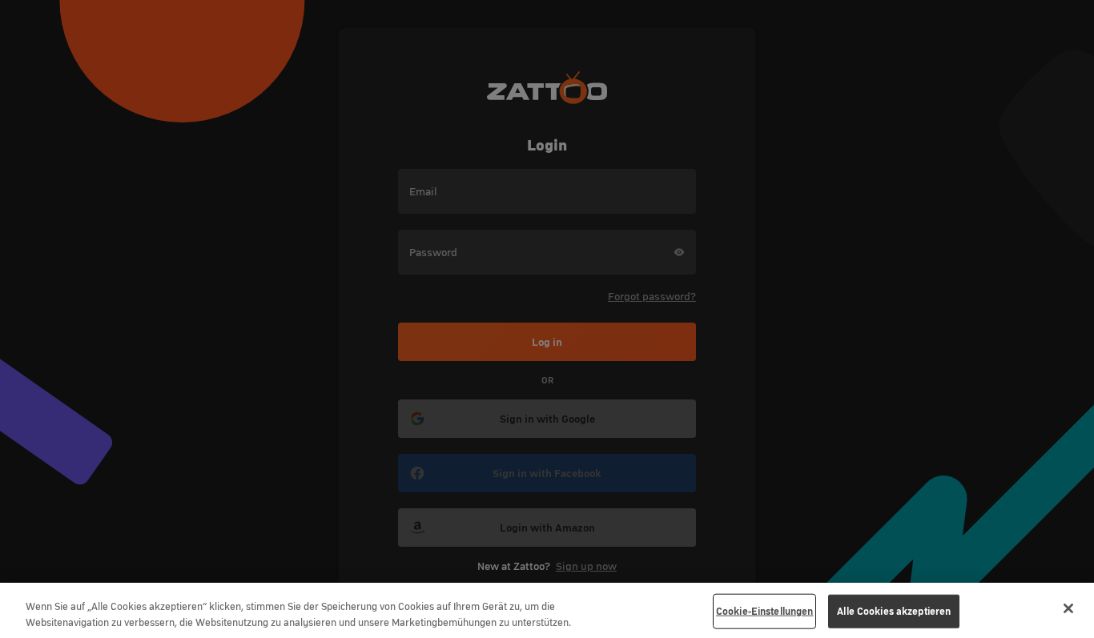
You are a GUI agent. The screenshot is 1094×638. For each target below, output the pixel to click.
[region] (547, 610)
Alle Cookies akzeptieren (894, 611)
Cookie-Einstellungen (765, 611)
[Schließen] (1068, 608)
